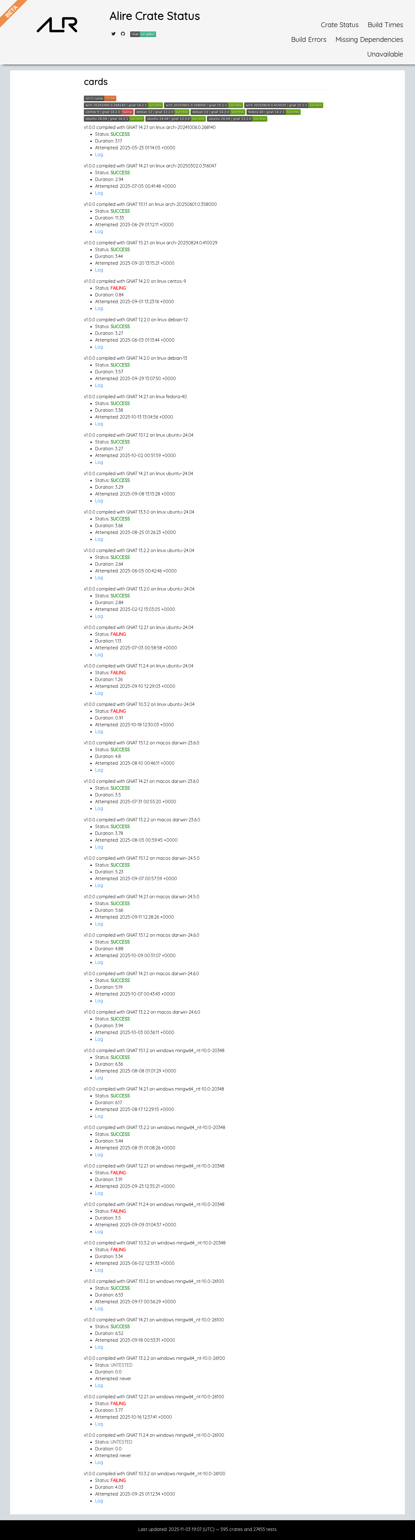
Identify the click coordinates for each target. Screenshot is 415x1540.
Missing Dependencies (369, 39)
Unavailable (385, 54)
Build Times (385, 24)
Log (99, 154)
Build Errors (308, 39)
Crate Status (340, 24)
